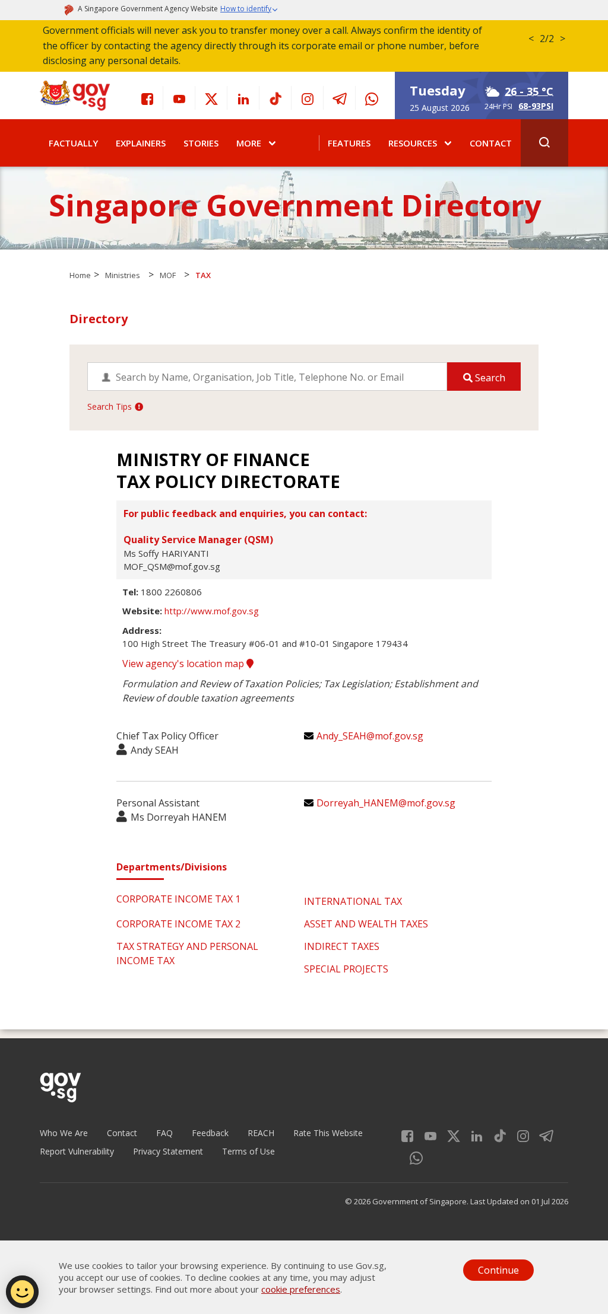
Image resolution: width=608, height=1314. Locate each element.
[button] (249, 10)
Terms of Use (248, 1151)
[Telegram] (340, 98)
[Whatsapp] (372, 98)
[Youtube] (179, 98)
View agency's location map (184, 663)
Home (80, 275)
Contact (491, 143)
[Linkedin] (243, 98)
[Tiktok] (275, 98)
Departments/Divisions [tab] (171, 866)
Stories (200, 143)
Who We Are (64, 1132)
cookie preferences (300, 1289)
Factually (73, 143)
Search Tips (109, 406)
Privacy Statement (168, 1151)
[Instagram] (308, 98)
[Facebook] (147, 98)
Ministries (122, 275)
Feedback (210, 1132)
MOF (168, 275)
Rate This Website (328, 1132)
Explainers (141, 143)
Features (349, 143)
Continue (498, 1270)
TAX (203, 275)
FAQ (164, 1132)
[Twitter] (211, 98)
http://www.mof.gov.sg (211, 611)
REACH (261, 1132)
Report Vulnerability (77, 1151)
